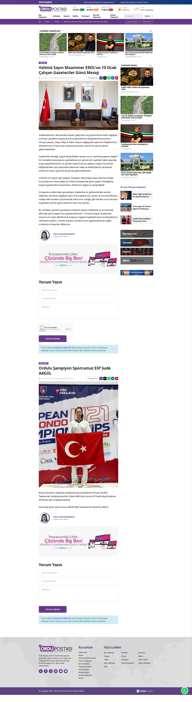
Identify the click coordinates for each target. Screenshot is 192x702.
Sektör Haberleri (114, 16)
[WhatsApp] (184, 690)
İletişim (81, 678)
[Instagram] (51, 671)
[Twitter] (46, 671)
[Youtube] (61, 671)
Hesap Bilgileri (83, 672)
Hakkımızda (82, 652)
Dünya (123, 656)
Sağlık (106, 659)
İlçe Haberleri (43, 16)
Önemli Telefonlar (85, 661)
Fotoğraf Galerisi (132, 22)
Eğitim (75, 16)
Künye (80, 655)
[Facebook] (41, 671)
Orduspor (85, 16)
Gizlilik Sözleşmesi (85, 675)
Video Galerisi (146, 22)
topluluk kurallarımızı (62, 347)
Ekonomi (141, 652)
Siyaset (66, 16)
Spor (106, 666)
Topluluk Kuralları (84, 666)
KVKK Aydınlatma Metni (87, 658)
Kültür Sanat (142, 659)
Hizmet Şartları (83, 669)
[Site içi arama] (141, 16)
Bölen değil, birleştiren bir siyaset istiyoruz (151, 2)
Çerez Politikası (84, 664)
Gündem (56, 16)
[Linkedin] (56, 671)
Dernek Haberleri (97, 16)
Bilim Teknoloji (109, 663)
